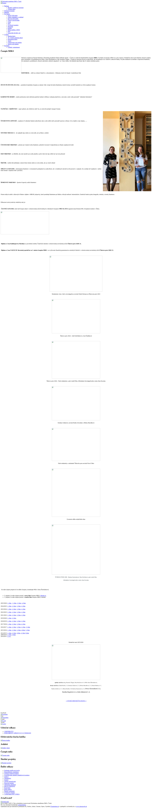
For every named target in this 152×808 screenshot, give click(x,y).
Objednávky (7, 778)
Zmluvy (6, 776)
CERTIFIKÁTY (9, 731)
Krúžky (10, 28)
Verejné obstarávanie (10, 781)
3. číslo (19, 615)
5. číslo (28, 627)
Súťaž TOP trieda (13, 15)
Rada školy (7, 788)
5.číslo (27, 633)
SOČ (9, 23)
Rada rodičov (8, 789)
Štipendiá (10, 26)
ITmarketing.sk (54, 806)
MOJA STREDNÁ (9, 786)
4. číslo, (23, 627)
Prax (9, 31)
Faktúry (6, 780)
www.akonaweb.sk (81, 806)
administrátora (22, 805)
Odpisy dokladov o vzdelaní (15, 17)
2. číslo (14, 615)
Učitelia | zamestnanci (14, 47)
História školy (11, 36)
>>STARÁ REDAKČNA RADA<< (76, 701)
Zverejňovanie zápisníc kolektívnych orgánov (17, 775)
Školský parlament (9, 791)
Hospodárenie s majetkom (11, 772)
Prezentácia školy (12, 39)
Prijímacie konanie (9, 11)
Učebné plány (11, 9)
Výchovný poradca (13, 25)
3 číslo (14, 634)
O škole (6, 34)
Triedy (9, 41)
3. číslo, (19, 603)
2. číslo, (14, 603)
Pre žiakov (7, 14)
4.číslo (23, 630)
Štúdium (6, 6)
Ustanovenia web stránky (15, 42)
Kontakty (6, 45)
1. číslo (9, 633)
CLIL (9, 22)
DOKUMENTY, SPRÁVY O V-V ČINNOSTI (17, 733)
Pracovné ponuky (9, 783)
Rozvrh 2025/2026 (13, 18)
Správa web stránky (13, 44)
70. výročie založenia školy (15, 38)
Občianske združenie (10, 784)
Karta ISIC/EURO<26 (14, 33)
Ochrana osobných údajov (11, 773)
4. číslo (24, 603)
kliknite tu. (43, 595)
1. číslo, (9, 603)
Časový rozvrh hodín (13, 20)
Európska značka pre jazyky (12, 770)
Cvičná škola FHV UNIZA (12, 794)
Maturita (6, 12)
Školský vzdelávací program (15, 7)
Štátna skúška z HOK (14, 30)
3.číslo (18, 633)
